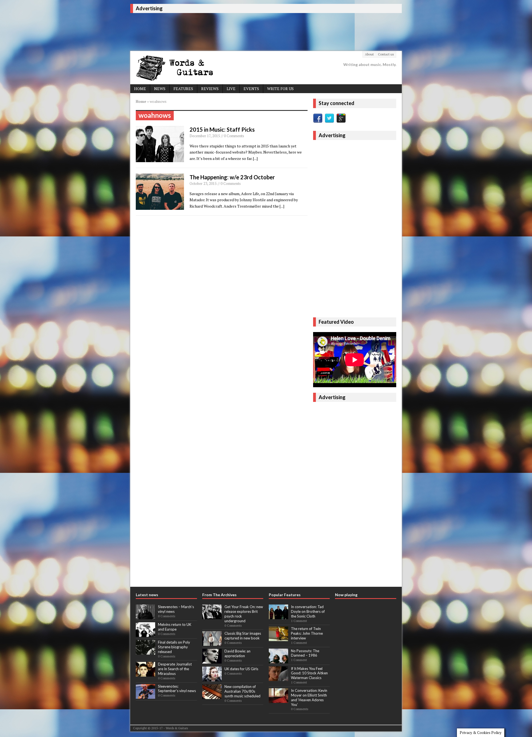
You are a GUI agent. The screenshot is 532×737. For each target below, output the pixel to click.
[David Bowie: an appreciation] (212, 660)
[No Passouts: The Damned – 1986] (278, 660)
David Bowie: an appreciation (237, 653)
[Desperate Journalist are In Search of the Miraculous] (145, 673)
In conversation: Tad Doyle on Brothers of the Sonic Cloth (308, 611)
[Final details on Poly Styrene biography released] (145, 651)
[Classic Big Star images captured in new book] (212, 642)
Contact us (386, 54)
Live (231, 88)
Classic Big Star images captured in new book (242, 635)
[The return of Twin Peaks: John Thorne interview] (278, 638)
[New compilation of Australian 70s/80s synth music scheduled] (212, 695)
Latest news (147, 594)
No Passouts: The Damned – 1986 (305, 653)
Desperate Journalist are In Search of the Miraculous (175, 669)
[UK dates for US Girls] (212, 678)
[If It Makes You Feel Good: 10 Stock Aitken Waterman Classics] (278, 677)
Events (251, 88)
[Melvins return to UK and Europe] (145, 633)
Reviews (210, 88)
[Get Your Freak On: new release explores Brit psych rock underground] (212, 616)
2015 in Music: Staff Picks (222, 129)
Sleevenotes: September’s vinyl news (177, 688)
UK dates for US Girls (241, 669)
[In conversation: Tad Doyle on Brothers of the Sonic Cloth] (278, 616)
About (369, 54)
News (159, 88)
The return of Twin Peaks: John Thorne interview (307, 633)
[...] (255, 158)
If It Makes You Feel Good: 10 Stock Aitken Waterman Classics (309, 673)
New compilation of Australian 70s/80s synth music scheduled (242, 691)
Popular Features (285, 594)
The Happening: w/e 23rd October (232, 177)
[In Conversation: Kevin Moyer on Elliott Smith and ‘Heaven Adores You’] (278, 699)
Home (140, 88)
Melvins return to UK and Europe (174, 626)
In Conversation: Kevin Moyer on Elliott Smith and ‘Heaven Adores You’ (309, 697)
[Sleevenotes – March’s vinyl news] (145, 616)
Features (183, 88)
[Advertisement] (231, 31)
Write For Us (280, 88)
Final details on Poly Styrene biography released (174, 647)
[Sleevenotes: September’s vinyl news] (145, 695)
